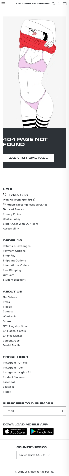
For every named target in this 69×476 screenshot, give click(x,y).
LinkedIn (8, 386)
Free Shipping (12, 270)
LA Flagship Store (14, 331)
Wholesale (9, 316)
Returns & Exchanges (16, 246)
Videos (7, 306)
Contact (8, 311)
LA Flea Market (12, 335)
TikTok (7, 391)
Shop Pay (9, 255)
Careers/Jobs (11, 340)
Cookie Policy (11, 219)
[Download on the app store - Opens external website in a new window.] (15, 434)
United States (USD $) (32, 454)
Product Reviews (14, 377)
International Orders (16, 265)
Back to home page (28, 157)
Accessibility (11, 228)
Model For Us (11, 345)
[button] (3, 3)
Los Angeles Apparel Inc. (39, 471)
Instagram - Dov (13, 367)
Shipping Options (14, 260)
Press (6, 302)
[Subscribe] (62, 411)
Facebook (9, 382)
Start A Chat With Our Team (20, 223)
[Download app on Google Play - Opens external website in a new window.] (42, 434)
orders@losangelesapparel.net (27, 204)
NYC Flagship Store (15, 326)
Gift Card (8, 275)
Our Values (10, 297)
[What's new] (59, 3)
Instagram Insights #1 (17, 372)
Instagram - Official (15, 362)
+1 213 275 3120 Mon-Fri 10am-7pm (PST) (19, 197)
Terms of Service (13, 209)
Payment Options (14, 250)
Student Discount (14, 279)
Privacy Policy (12, 214)
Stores (7, 321)
